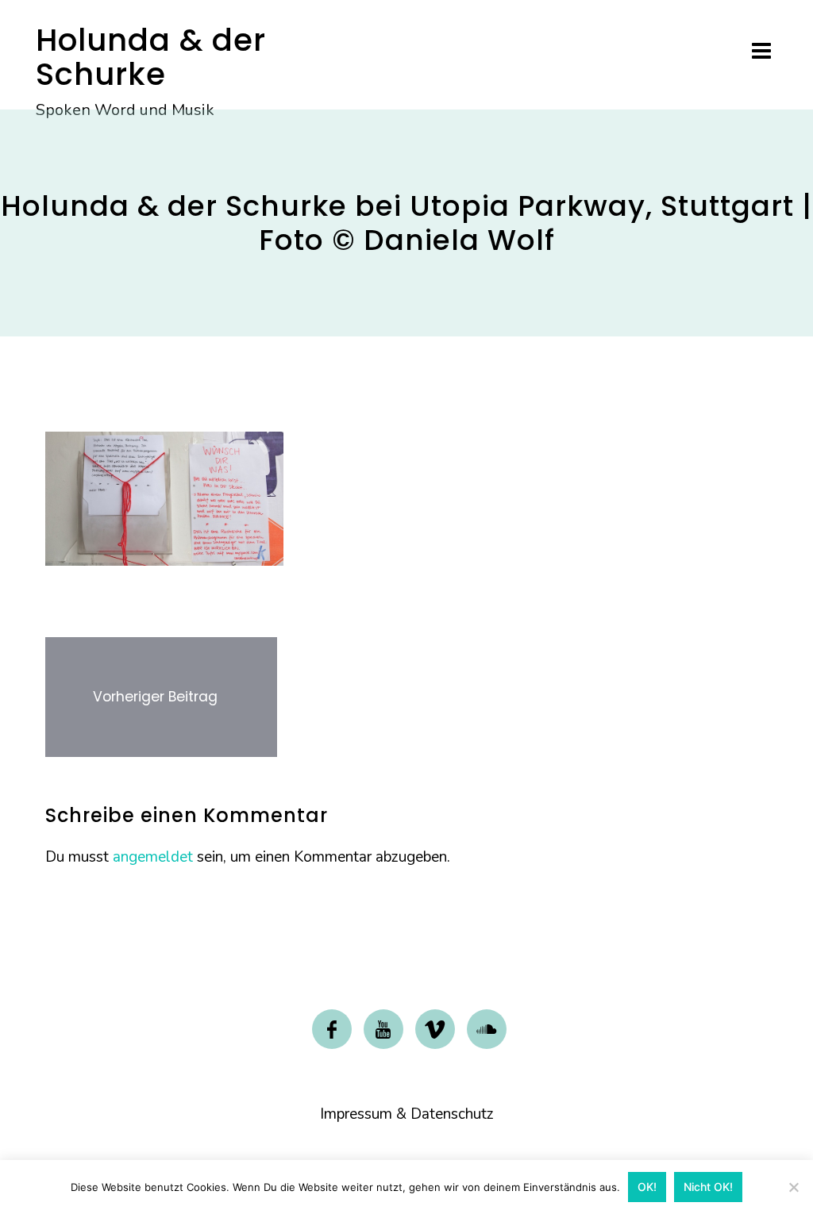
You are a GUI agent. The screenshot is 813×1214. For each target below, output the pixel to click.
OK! (647, 1186)
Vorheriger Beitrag (155, 696)
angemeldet (153, 857)
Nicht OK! (708, 1186)
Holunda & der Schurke (151, 57)
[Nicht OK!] (793, 1187)
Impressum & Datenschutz (407, 1114)
